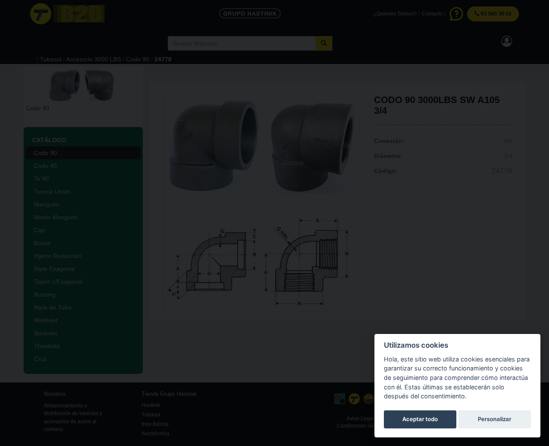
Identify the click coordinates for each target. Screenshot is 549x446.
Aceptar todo (420, 419)
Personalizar (494, 419)
